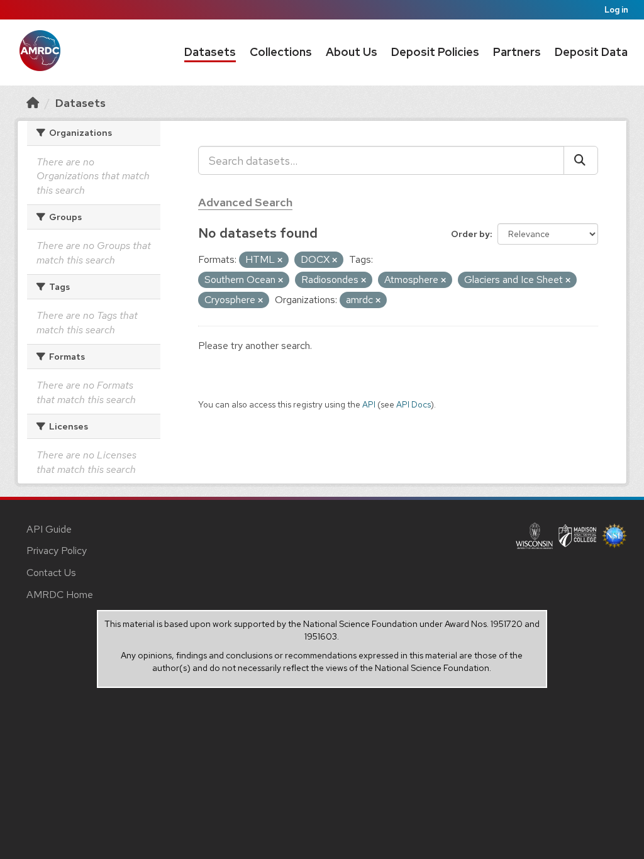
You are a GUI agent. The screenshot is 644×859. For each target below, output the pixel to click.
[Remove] (279, 260)
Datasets (210, 52)
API (368, 404)
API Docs (413, 404)
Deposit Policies (435, 52)
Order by (470, 234)
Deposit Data (591, 52)
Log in (616, 9)
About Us (351, 52)
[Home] (32, 103)
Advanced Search (245, 202)
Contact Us (51, 572)
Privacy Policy (56, 550)
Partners (517, 52)
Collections (281, 52)
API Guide (49, 529)
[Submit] (581, 160)
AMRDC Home (59, 594)
